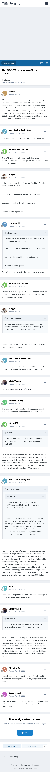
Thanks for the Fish (19, 149)
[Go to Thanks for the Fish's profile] (4, 151)
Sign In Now (25, 733)
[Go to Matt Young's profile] (4, 382)
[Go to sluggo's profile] (4, 176)
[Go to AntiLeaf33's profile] (4, 669)
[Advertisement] (25, 34)
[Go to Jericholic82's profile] (4, 694)
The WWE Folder (21, 82)
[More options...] (45, 93)
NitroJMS (13, 423)
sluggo (12, 174)
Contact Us (25, 765)
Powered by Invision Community (25, 768)
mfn (11, 586)
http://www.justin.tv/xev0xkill (21, 389)
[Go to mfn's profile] (4, 588)
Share (12, 746)
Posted (17, 95)
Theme (14, 765)
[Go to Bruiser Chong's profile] (4, 402)
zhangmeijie (15, 223)
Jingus (7, 80)
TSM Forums (11, 3)
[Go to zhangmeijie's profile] (4, 224)
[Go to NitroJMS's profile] (4, 424)
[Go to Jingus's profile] (4, 93)
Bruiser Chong (16, 400)
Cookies (35, 765)
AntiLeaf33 (14, 668)
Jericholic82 (15, 693)
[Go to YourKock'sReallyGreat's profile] (4, 131)
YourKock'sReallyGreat (20, 130)
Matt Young (15, 381)
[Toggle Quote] (6, 233)
